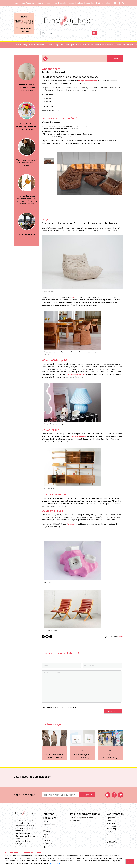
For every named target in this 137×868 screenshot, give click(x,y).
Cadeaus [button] (90, 45)
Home (17, 3)
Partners (80, 3)
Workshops (47, 843)
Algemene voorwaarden (112, 819)
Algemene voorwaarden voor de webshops (114, 826)
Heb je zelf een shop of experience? (84, 818)
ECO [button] (77, 45)
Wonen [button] (49, 45)
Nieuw (17, 45)
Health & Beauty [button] (108, 45)
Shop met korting (50, 825)
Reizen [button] (118, 45)
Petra (120, 636)
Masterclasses (75, 821)
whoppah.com (51, 68)
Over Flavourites (28, 3)
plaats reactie (113, 711)
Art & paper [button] (69, 45)
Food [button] (97, 45)
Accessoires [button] (40, 45)
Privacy (109, 835)
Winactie (63, 3)
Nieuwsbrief (90, 3)
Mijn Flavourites (104, 3)
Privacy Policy (54, 863)
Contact (110, 845)
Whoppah (76, 297)
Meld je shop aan (44, 3)
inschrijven (87, 795)
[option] (26, 72)
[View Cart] (129, 861)
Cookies (110, 832)
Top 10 (71, 3)
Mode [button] (31, 45)
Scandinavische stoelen (75, 374)
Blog (55, 3)
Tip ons (46, 846)
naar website (115, 59)
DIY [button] (83, 45)
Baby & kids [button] (59, 45)
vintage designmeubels (87, 81)
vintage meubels (79, 436)
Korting (24, 45)
